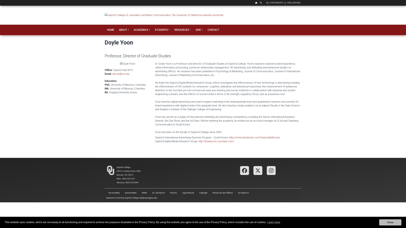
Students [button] (161, 29)
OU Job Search (158, 193)
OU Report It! (243, 193)
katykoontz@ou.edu (148, 198)
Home (110, 29)
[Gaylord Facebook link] (244, 170)
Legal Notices (188, 193)
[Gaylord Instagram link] (271, 170)
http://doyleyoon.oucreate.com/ (216, 141)
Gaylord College (123, 167)
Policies (173, 193)
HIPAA (144, 193)
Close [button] (390, 222)
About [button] (123, 29)
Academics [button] (141, 29)
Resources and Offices (223, 193)
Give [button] (198, 29)
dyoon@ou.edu (120, 73)
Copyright (203, 193)
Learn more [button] (273, 222)
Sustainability (131, 193)
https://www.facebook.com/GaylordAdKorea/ (254, 137)
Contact (213, 29)
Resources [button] (181, 29)
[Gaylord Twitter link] (258, 170)
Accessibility (114, 193)
